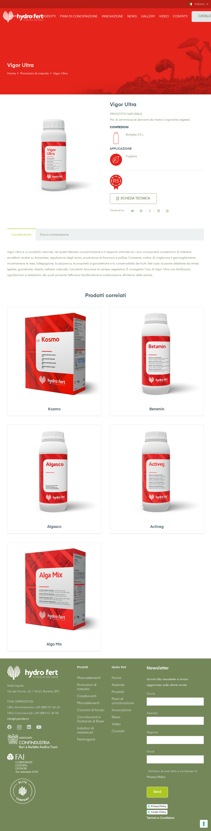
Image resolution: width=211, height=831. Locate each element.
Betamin (156, 409)
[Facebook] (9, 727)
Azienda (118, 685)
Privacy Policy (156, 777)
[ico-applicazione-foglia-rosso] (116, 160)
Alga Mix (54, 644)
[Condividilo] (141, 211)
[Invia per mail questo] (132, 211)
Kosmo (54, 409)
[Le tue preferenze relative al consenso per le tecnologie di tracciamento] (204, 824)
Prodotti (118, 692)
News (116, 717)
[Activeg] (157, 472)
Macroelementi (89, 678)
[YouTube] (38, 727)
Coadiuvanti (86, 696)
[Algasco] (54, 472)
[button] (198, 4)
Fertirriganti (86, 739)
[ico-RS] (116, 182)
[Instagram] (19, 727)
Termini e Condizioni (160, 818)
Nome (152, 693)
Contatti (118, 731)
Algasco (54, 527)
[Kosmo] (54, 354)
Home (116, 678)
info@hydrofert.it (18, 719)
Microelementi (88, 703)
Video (116, 724)
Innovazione (121, 710)
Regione (152, 732)
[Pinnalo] (167, 211)
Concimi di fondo (90, 710)
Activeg (157, 527)
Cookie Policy (158, 812)
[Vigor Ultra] (54, 104)
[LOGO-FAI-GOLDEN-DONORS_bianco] (22, 763)
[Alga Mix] (54, 589)
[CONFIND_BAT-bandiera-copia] (35, 741)
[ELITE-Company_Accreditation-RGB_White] (22, 791)
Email (151, 751)
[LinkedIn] (29, 727)
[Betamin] (157, 354)
